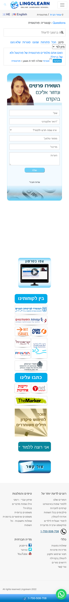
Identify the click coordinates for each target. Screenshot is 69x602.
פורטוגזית (16, 60)
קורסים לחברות (58, 508)
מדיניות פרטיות (58, 549)
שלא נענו (15, 42)
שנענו (35, 42)
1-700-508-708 (49, 531)
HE (7, 14)
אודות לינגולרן (59, 516)
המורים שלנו (59, 499)
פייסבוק (23, 545)
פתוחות (45, 42)
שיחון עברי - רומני (22, 499)
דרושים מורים (59, 562)
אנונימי (46, 60)
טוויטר (24, 549)
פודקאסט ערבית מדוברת (53, 525)
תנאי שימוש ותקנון (56, 554)
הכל (53, 42)
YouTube (22, 554)
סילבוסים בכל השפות (55, 512)
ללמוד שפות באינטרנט (54, 504)
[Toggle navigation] (62, 4)
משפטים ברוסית (23, 512)
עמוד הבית (56, 14)
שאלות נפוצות (58, 545)
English (21, 14)
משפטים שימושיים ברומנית (17, 516)
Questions (59, 23)
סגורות (26, 42)
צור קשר (62, 566)
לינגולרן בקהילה (58, 558)
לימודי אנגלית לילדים (55, 520)
